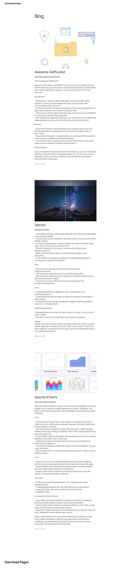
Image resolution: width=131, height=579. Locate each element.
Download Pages (13, 3)
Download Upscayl (42, 229)
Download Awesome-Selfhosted (47, 76)
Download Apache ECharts (45, 402)
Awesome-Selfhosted (50, 72)
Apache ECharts (46, 397)
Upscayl (40, 225)
